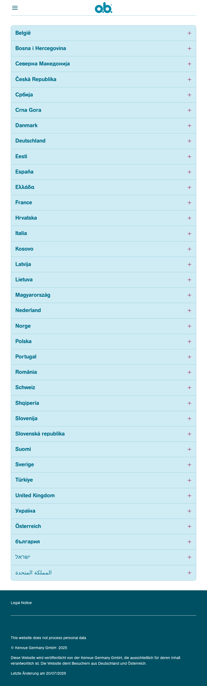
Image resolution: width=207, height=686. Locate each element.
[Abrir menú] (34, 8)
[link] (21, 603)
